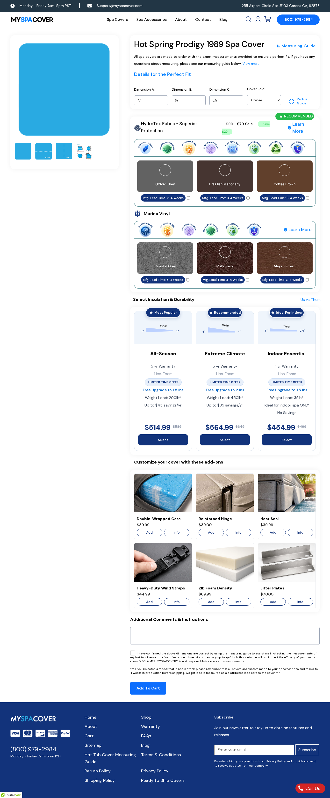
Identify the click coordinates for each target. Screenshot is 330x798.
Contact (203, 19)
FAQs (146, 736)
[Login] (258, 19)
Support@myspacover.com (120, 5)
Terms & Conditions (161, 755)
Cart (89, 736)
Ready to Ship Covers (163, 780)
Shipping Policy (100, 780)
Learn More (298, 128)
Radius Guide (302, 101)
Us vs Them (311, 299)
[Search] (249, 19)
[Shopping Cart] (267, 19)
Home (90, 717)
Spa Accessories (151, 19)
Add (149, 532)
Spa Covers (117, 19)
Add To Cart (148, 688)
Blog (223, 19)
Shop (146, 717)
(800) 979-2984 (298, 19)
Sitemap (93, 745)
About (181, 19)
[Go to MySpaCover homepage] (32, 19)
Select (163, 440)
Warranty (150, 726)
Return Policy (98, 771)
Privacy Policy (154, 771)
